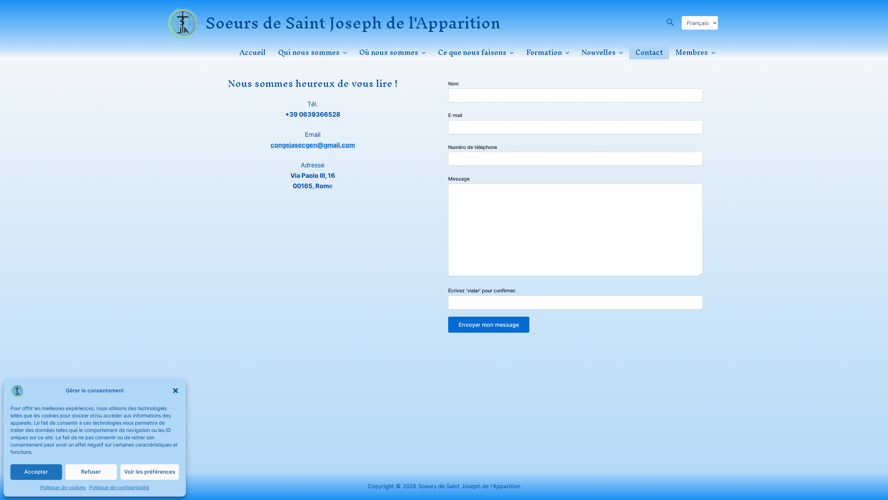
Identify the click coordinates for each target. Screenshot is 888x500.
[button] (175, 390)
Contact (649, 52)
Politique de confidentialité (119, 487)
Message (459, 179)
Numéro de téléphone (472, 147)
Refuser (91, 471)
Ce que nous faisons (472, 52)
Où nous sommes (388, 52)
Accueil (252, 52)
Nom (453, 83)
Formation (544, 52)
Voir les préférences (149, 471)
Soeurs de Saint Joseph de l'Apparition (353, 23)
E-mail (455, 115)
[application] (343, 52)
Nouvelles (598, 52)
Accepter (36, 471)
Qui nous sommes (309, 52)
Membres (691, 52)
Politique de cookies (63, 487)
